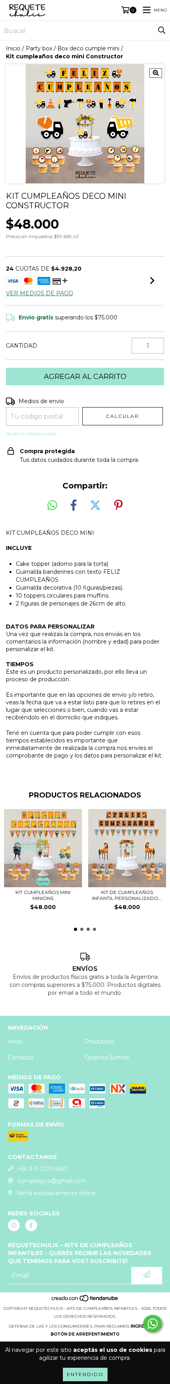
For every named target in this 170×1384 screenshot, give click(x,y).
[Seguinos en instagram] (14, 1225)
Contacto (21, 1057)
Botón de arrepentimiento (85, 1334)
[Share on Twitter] (95, 505)
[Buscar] (161, 30)
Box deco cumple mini (88, 48)
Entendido (85, 1374)
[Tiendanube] (85, 1300)
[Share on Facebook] (73, 505)
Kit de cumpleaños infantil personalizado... (127, 895)
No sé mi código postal (31, 433)
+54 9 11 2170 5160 (42, 1169)
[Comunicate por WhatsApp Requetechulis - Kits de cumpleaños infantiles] (152, 1323)
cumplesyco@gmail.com (51, 1180)
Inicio (13, 48)
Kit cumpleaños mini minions (42, 895)
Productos (99, 1041)
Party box (39, 48)
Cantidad (21, 345)
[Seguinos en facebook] (31, 1225)
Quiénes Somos (107, 1057)
